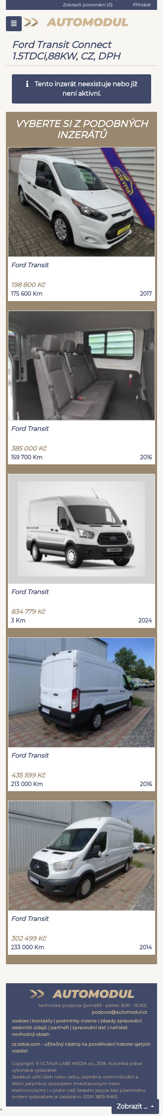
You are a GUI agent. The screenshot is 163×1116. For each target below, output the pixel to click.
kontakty (42, 1021)
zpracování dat (89, 1027)
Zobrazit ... (133, 1106)
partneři (60, 1027)
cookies (20, 1021)
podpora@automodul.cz (119, 1012)
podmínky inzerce (76, 1021)
